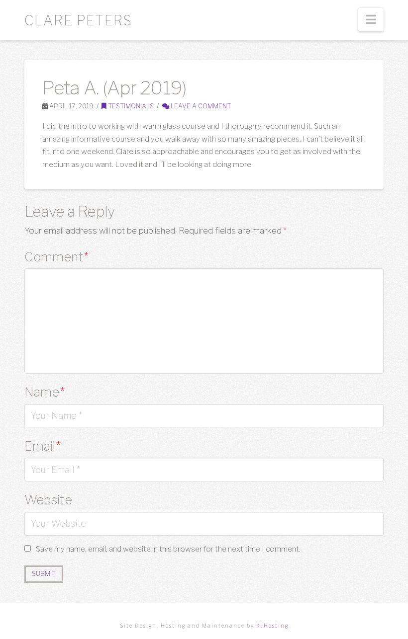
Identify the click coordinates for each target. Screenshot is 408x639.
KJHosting (272, 626)
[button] (371, 19)
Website (48, 499)
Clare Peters (78, 20)
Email (42, 446)
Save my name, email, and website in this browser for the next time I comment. (168, 549)
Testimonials (130, 106)
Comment (56, 256)
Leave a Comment (200, 106)
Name (44, 391)
